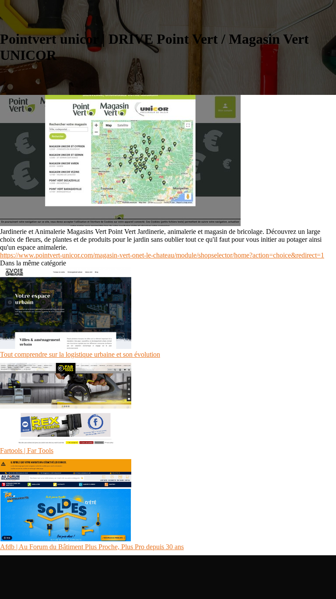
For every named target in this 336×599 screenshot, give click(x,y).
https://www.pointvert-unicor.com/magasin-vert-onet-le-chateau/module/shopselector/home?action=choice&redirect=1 (162, 255)
